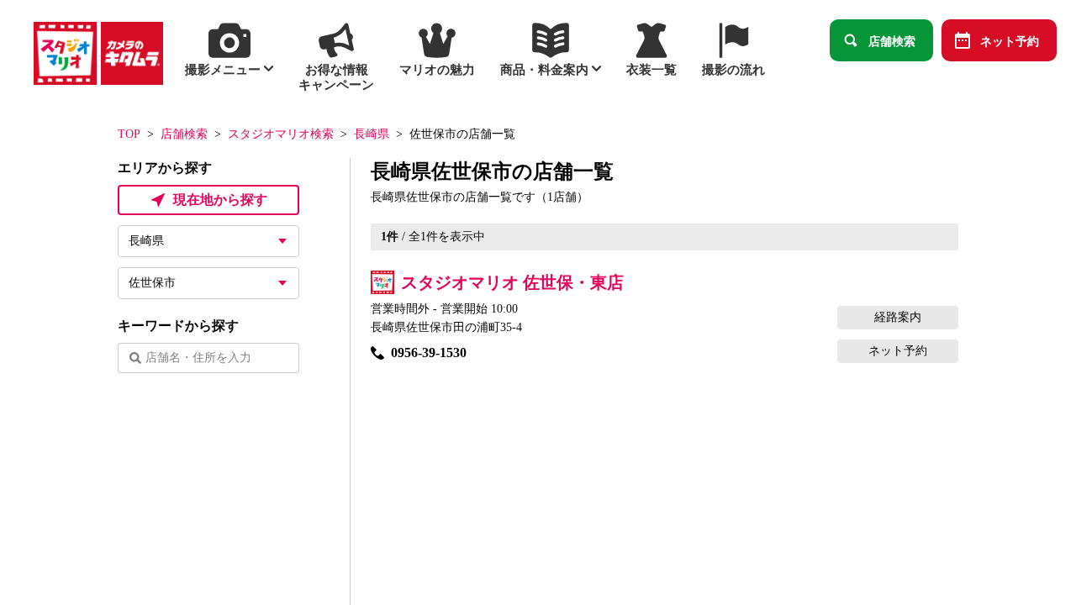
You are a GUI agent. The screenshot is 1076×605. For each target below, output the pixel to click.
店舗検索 (891, 40)
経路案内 (897, 317)
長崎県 (371, 134)
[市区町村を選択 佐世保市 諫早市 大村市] (208, 283)
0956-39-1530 (429, 352)
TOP (129, 134)
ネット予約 (1009, 40)
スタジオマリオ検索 (281, 134)
